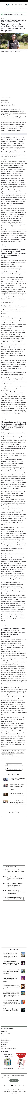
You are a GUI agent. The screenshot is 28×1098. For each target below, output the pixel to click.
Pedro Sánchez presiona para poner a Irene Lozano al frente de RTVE (17, 795)
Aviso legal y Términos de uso (18, 1089)
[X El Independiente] (4, 1085)
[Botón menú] (2, 4)
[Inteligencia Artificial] (8, 1065)
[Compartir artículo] (2, 105)
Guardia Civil (4, 1044)
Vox (25, 360)
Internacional (23, 8)
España (9, 8)
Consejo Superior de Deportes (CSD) (10, 750)
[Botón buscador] (26, 4)
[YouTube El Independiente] (12, 1085)
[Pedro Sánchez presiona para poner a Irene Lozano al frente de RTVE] (5, 795)
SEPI (2, 1036)
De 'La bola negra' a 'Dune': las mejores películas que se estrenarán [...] (15, 885)
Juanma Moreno (19, 752)
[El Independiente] (14, 4)
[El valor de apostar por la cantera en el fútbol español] (5, 779)
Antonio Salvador (6, 97)
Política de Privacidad (8, 1089)
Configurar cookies (14, 1093)
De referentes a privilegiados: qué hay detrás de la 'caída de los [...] (16, 897)
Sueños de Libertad (20, 1)
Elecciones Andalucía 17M (14, 14)
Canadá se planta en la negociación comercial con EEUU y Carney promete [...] (16, 892)
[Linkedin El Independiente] (19, 1085)
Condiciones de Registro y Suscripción (9, 1091)
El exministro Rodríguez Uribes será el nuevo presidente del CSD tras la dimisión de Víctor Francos (17, 802)
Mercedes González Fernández (8, 1048)
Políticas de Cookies (22, 1091)
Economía (14, 8)
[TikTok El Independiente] (23, 1086)
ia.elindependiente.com (8, 1068)
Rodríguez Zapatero (5, 1040)
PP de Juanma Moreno (10, 322)
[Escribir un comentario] (13, 105)
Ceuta (15, 1)
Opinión (3, 8)
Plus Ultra (3, 1038)
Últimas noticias (10, 1)
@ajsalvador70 (4, 100)
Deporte (23, 750)
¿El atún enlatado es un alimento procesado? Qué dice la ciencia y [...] (15, 878)
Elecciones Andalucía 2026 (8, 752)
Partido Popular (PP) (7, 754)
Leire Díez (3, 1046)
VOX (12, 759)
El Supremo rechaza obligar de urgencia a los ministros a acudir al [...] (16, 871)
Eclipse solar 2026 (5, 1034)
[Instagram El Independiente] (15, 1085)
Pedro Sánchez (5, 759)
